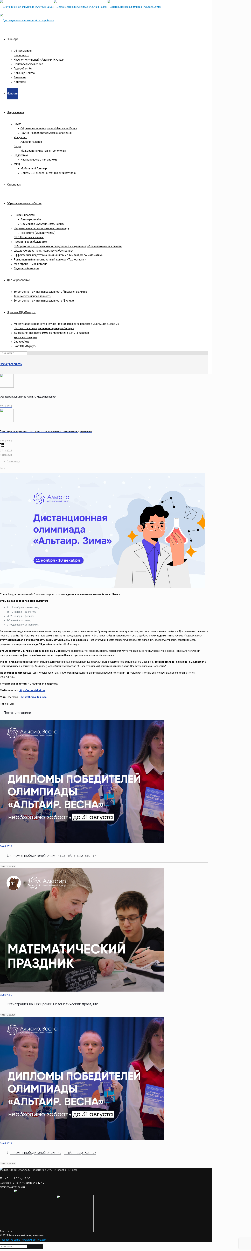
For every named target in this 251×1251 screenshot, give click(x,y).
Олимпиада (13, 461)
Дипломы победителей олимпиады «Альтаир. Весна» (51, 855)
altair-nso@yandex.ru (12, 1187)
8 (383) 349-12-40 (11, 364)
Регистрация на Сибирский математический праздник (52, 1004)
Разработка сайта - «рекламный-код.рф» (23, 1239)
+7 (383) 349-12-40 (33, 1182)
